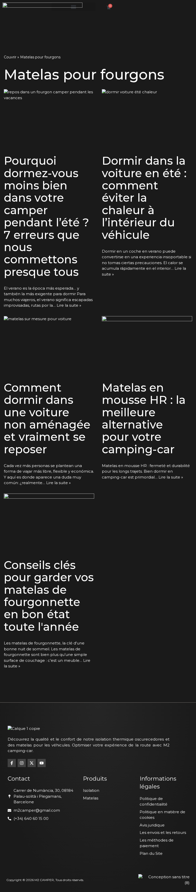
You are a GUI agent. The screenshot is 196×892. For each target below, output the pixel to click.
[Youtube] (42, 763)
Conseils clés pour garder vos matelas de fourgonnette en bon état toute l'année (49, 596)
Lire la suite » (69, 305)
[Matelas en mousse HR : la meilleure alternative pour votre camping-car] (147, 346)
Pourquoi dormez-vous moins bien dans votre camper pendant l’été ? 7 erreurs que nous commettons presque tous (46, 216)
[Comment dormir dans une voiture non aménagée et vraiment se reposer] (49, 346)
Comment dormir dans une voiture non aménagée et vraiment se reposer (47, 418)
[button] (73, 7)
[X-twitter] (32, 763)
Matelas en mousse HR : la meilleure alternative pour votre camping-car (144, 418)
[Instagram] (22, 763)
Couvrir (10, 57)
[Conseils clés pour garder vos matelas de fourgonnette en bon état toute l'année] (49, 524)
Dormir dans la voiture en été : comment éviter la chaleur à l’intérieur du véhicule (144, 197)
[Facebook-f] (12, 763)
